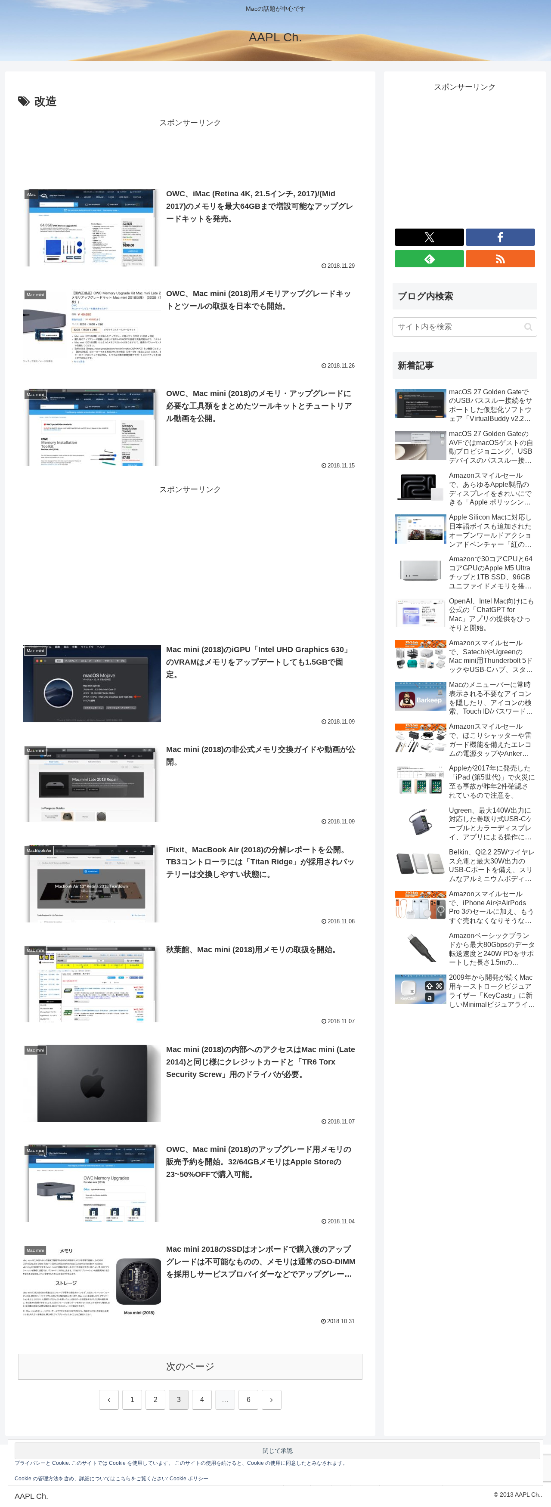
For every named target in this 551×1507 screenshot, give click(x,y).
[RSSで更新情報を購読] (500, 258)
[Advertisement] (190, 149)
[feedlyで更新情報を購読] (429, 258)
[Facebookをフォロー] (500, 237)
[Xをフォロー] (429, 237)
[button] (528, 327)
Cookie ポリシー (189, 1479)
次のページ (190, 1366)
